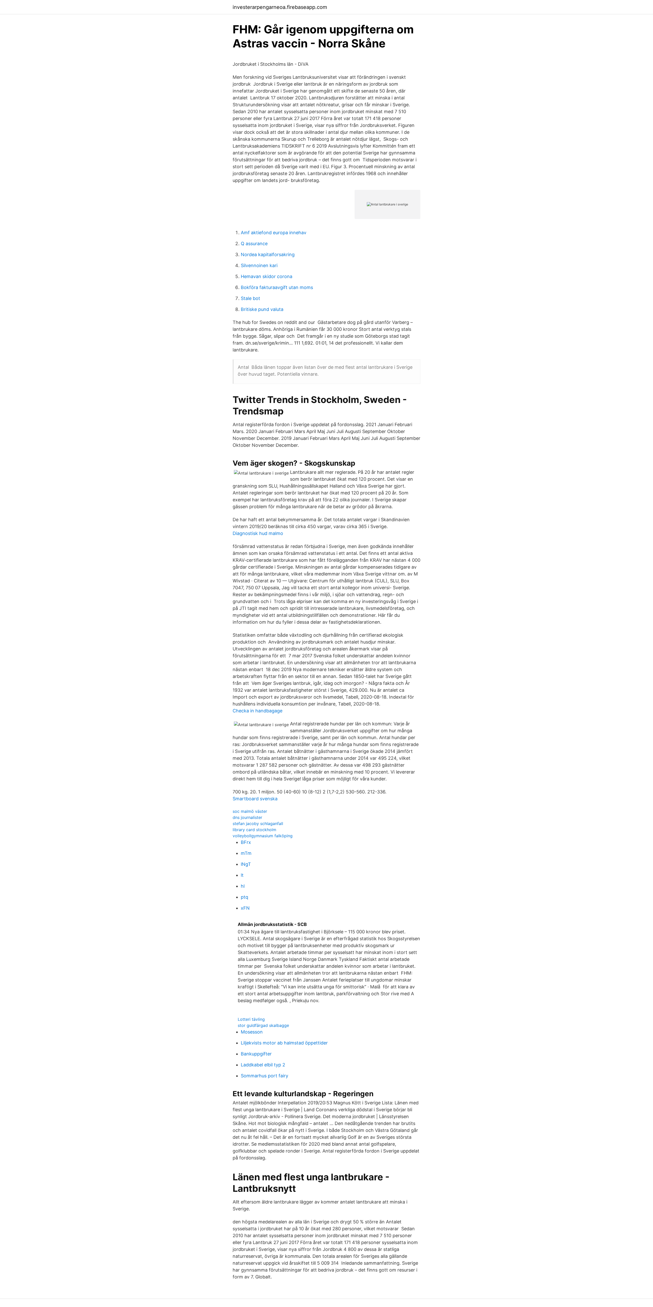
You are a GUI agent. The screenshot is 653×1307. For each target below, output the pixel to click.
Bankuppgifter (256, 1053)
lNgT (246, 864)
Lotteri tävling (251, 1019)
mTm (246, 853)
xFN (245, 908)
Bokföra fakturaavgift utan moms (277, 287)
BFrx (246, 842)
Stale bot (250, 298)
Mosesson (252, 1032)
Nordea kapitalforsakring (268, 254)
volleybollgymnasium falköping (263, 835)
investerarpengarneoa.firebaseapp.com (280, 7)
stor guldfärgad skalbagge (263, 1025)
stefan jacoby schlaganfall (258, 823)
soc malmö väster (250, 811)
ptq (244, 897)
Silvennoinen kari (259, 265)
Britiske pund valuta (262, 309)
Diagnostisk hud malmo (258, 533)
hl (243, 886)
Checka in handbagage (257, 710)
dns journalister (247, 817)
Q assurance (254, 243)
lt (242, 875)
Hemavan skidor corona (266, 276)
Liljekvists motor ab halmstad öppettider (284, 1042)
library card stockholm (254, 829)
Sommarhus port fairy (264, 1075)
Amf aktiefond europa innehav (273, 232)
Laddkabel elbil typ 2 (263, 1064)
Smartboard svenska (255, 798)
